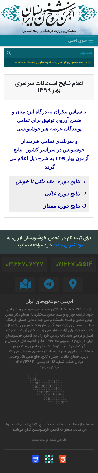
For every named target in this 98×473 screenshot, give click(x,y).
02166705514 (74, 264)
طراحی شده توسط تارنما (49, 440)
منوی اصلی (78, 41)
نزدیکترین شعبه (68, 245)
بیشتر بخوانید (49, 367)
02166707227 (25, 264)
